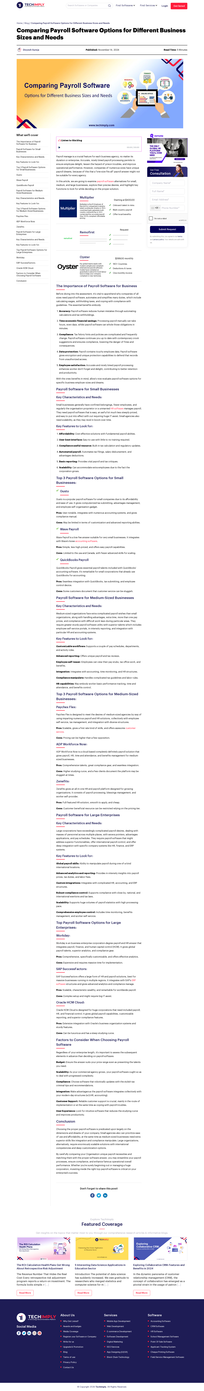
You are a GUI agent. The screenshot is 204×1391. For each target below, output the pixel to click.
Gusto (19, 175)
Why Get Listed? (70, 1321)
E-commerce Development (119, 1332)
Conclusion (21, 281)
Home (19, 23)
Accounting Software (160, 1321)
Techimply (100, 1387)
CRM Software (157, 1326)
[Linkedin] (105, 1195)
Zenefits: (20, 227)
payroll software (105, 181)
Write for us (68, 1342)
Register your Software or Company (79, 1337)
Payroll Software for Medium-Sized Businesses (29, 192)
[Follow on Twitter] (24, 1333)
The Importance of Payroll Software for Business (28, 143)
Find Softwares (124, 5)
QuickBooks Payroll (25, 185)
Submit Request (167, 229)
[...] (47, 1284)
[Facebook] (92, 1195)
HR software (117, 409)
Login (165, 6)
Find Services (147, 5)
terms (180, 236)
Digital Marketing (115, 1342)
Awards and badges (72, 1326)
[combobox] (155, 208)
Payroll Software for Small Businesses (28, 150)
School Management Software (165, 1337)
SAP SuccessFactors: (26, 263)
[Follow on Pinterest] (39, 1333)
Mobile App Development (118, 1321)
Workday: (20, 258)
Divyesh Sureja (31, 50)
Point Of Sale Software (161, 1342)
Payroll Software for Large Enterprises (28, 233)
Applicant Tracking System (163, 1347)
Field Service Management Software (167, 1357)
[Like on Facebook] (19, 1333)
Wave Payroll (22, 180)
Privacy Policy (70, 1362)
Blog (26, 23)
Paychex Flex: (22, 216)
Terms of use (69, 1357)
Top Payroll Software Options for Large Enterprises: (31, 251)
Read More (25, 1293)
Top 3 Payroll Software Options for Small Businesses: (30, 168)
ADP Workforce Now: (25, 222)
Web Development (115, 1326)
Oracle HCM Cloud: (25, 268)
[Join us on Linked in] (29, 1333)
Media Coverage (70, 1332)
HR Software (156, 1332)
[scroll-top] (200, 1376)
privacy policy (158, 239)
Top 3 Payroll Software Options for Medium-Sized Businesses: (30, 210)
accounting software (86, 541)
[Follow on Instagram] (34, 1333)
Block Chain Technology (118, 1357)
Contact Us (68, 1367)
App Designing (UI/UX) (117, 1352)
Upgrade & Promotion (73, 1347)
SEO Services (113, 1347)
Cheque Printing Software (162, 1352)
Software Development (117, 1337)
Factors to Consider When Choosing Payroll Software (28, 274)
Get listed (179, 6)
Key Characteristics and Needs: (30, 157)
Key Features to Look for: (27, 162)
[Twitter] (99, 1195)
